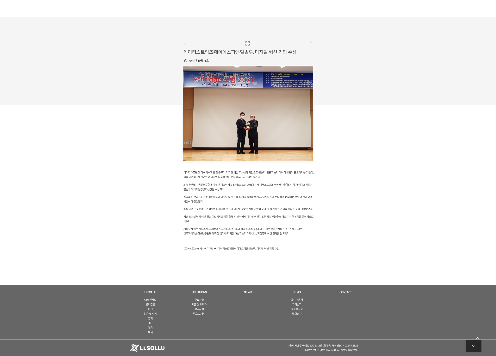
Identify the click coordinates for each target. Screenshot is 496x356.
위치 (150, 332)
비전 (150, 309)
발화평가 (296, 313)
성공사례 (199, 309)
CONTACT (345, 292)
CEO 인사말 (150, 299)
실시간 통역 (297, 299)
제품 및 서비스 (199, 304)
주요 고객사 (199, 313)
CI (150, 323)
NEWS (248, 292)
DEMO (297, 292)
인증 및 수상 (150, 313)
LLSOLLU (150, 292)
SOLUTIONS (199, 292)
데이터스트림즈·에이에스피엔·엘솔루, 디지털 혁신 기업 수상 (248, 248)
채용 (150, 327)
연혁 (150, 318)
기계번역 (296, 304)
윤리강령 (150, 304)
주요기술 (199, 299)
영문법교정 (297, 309)
